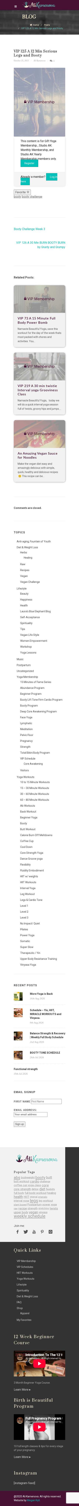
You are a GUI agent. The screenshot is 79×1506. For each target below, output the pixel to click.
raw (16, 1208)
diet (42, 1189)
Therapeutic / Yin (30, 952)
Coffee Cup (27, 841)
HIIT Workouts (28, 882)
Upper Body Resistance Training (38, 958)
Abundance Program (32, 687)
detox (35, 1189)
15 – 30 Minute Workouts (34, 788)
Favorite (20, 192)
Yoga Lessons (28, 652)
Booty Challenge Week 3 (29, 229)
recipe (22, 1208)
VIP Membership (26, 1261)
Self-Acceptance (30, 617)
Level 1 (24, 905)
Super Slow (26, 947)
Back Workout (28, 811)
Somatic (25, 941)
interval (33, 1197)
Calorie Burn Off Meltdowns (36, 835)
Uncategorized (25, 671)
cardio (34, 1181)
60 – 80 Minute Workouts (34, 799)
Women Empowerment (33, 640)
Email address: (25, 1110)
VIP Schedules (25, 1266)
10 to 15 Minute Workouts (35, 782)
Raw (22, 564)
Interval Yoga (27, 888)
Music (20, 659)
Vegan (24, 576)
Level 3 (24, 917)
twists (54, 1208)
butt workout (21, 1181)
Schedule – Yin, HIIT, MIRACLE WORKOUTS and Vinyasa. (45, 1014)
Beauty (24, 593)
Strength (25, 746)
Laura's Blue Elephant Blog (35, 611)
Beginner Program (31, 693)
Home (36, 25)
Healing (28, 557)
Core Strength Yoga (31, 852)
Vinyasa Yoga (28, 964)
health (18, 1196)
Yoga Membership (27, 676)
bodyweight (28, 1177)
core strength (22, 1189)
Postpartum (24, 665)
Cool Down (26, 846)
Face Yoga (26, 717)
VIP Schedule (27, 758)
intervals (42, 1197)
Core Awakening (33, 763)
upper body (21, 1212)
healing (51, 1193)
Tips (22, 629)
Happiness (26, 599)
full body (19, 1193)
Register (29, 163)
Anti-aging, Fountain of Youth (34, 541)
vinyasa (43, 1212)
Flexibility (25, 864)
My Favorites (24, 1319)
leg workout (46, 1200)
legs (34, 1200)
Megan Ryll (33, 1500)
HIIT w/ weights (29, 876)
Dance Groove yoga (31, 858)
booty (17, 196)
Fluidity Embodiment (32, 870)
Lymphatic (26, 723)
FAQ (19, 1302)
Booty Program (29, 705)
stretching (43, 1208)
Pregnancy (26, 740)
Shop (20, 1308)
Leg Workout (27, 894)
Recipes (24, 570)
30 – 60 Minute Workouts (34, 793)
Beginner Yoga (28, 817)
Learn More (21, 1389)
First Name (22, 1101)
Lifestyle (22, 588)
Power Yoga (27, 935)
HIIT (26, 1196)
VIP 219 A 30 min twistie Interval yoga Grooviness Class (38, 390)
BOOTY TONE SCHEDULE (45, 1052)
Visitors (24, 770)
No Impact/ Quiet (30, 923)
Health (24, 605)
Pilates (24, 929)
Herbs (23, 552)
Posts (47, 25)
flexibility (50, 1189)
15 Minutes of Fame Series (35, 682)
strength (33, 1208)
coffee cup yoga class (27, 1185)
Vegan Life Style (29, 634)
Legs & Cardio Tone (31, 899)
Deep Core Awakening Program (38, 711)
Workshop (26, 646)
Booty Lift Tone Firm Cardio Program (41, 699)
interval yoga (21, 1200)
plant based (20, 1204)
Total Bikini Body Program (35, 752)
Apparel (24, 1313)
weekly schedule (29, 1216)
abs (17, 1177)
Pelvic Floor (26, 735)
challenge (45, 1181)
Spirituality (26, 623)
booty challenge (32, 196)
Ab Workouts (27, 805)
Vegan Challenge (30, 581)
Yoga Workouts (25, 777)
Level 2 (24, 911)
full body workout (35, 1193)
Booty (23, 823)
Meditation (26, 729)
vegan (33, 1212)
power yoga (49, 1204)
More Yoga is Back (41, 993)
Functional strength (26, 1069)
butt (49, 1177)
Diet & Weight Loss (27, 547)
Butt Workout (27, 829)
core (45, 1185)
